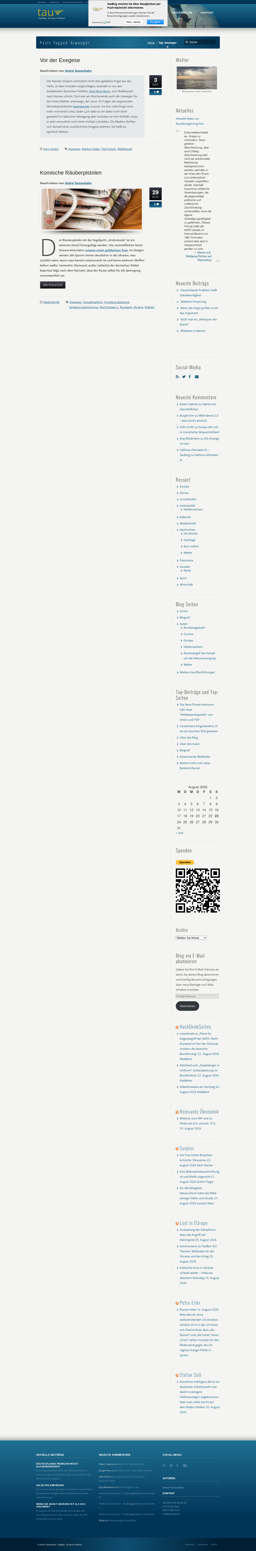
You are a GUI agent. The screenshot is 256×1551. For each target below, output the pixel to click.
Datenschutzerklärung (73, 2)
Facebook (191, 375)
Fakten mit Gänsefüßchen (130, 1464)
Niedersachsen (193, 509)
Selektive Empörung (193, 301)
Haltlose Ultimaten (144, 1514)
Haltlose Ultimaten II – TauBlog (115, 1514)
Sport (183, 578)
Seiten (184, 624)
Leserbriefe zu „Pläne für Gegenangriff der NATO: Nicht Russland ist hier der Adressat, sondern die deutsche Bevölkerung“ (199, 1044)
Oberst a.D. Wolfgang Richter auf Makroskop (198, 256)
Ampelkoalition (93, 302)
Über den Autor (190, 744)
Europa (184, 486)
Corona (188, 634)
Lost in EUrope (194, 1222)
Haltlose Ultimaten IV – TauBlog (115, 1493)
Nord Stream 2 (109, 307)
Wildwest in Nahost (192, 331)
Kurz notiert (50, 149)
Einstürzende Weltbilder (195, 756)
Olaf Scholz (108, 149)
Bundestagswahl (194, 627)
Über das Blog (189, 737)
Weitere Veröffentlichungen (197, 672)
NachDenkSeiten (195, 1026)
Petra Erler (190, 1302)
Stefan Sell (190, 1374)
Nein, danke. (133, 21)
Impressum (202, 1544)
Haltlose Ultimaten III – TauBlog (115, 1503)
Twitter (184, 375)
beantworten (81, 106)
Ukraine (138, 307)
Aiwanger (74, 149)
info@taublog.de (171, 1513)
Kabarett (185, 517)
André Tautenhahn (78, 71)
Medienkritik (51, 302)
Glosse (184, 493)
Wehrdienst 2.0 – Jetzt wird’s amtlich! (133, 1470)
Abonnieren (187, 1006)
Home (151, 42)
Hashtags (189, 540)
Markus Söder (91, 149)
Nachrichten (187, 530)
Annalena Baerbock (116, 302)
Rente (187, 570)
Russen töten (188, 1309)
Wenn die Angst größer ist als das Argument (60, 1505)
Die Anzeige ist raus (128, 1487)
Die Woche (191, 533)
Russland (126, 307)
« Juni (179, 833)
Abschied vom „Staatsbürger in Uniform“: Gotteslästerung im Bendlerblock (199, 1070)
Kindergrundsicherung (83, 307)
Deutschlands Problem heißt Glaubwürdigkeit (57, 1465)
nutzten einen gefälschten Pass (106, 250)
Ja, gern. (155, 21)
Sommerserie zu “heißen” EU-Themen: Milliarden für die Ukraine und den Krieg (198, 1251)
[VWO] (107, 22)
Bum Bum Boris (99, 91)
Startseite (189, 1544)
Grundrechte (188, 499)
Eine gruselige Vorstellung (121, 1520)
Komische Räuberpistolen (71, 173)
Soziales (185, 566)
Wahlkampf (124, 149)
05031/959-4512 (171, 1510)
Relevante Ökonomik (199, 1111)
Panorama (186, 560)
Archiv (184, 611)
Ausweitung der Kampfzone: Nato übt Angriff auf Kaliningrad (198, 1235)
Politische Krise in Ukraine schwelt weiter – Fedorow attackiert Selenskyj (196, 1273)
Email (197, 375)
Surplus (187, 1147)
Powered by (97, 22)
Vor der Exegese (60, 60)
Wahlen (149, 307)
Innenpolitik (187, 505)
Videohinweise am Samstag (197, 1087)
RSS (178, 375)
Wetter (188, 552)
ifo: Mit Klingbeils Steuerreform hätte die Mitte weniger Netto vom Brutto (198, 1193)
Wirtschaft (186, 584)
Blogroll (185, 617)
